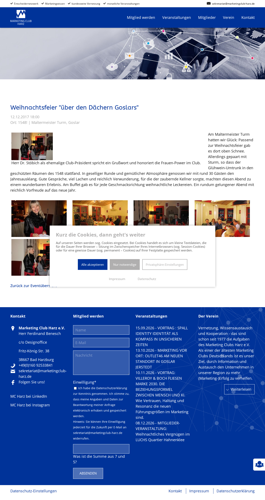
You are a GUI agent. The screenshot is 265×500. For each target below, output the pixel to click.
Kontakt (175, 490)
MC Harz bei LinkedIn (28, 396)
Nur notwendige (124, 264)
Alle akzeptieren (92, 264)
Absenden (88, 473)
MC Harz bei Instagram (30, 404)
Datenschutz (147, 279)
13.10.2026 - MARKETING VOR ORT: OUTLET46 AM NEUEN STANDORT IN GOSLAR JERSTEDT (161, 359)
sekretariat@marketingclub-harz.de (233, 3)
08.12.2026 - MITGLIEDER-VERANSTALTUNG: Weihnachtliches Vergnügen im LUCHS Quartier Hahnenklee (163, 431)
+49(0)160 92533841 (36, 365)
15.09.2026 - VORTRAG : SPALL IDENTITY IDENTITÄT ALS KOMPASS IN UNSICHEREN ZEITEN (162, 336)
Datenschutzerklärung (111, 388)
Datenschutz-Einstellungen (33, 490)
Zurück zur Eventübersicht (33, 285)
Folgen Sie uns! (32, 381)
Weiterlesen (241, 389)
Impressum (199, 490)
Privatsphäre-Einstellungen (165, 264)
